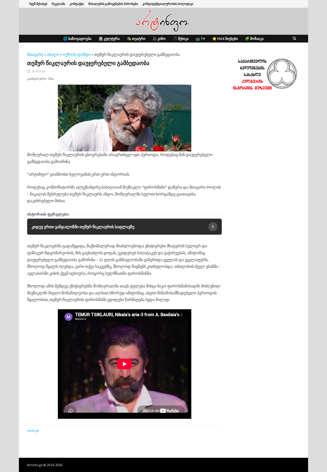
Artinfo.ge (33, 431)
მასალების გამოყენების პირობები (113, 4)
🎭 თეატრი (136, 38)
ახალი (53, 54)
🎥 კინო (159, 38)
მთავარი (35, 54)
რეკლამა (58, 4)
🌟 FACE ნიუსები (225, 38)
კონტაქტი (77, 4)
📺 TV (200, 38)
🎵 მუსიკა (181, 38)
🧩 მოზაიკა (254, 38)
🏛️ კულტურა (109, 38)
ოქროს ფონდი (77, 54)
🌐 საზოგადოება (77, 38)
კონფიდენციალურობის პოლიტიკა (167, 4)
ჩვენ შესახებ (38, 4)
